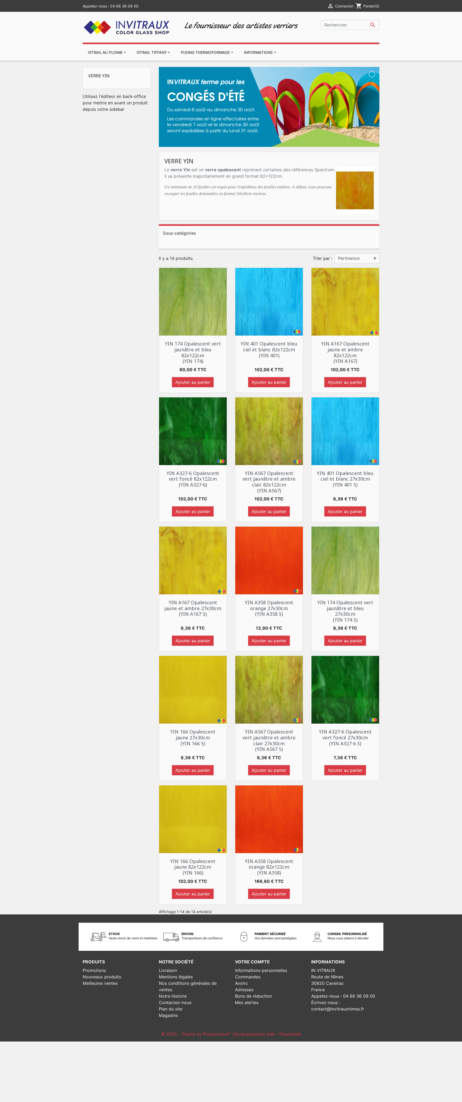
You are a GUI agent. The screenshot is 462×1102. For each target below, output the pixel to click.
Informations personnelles (261, 970)
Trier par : (322, 258)
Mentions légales (176, 976)
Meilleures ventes (100, 983)
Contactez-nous (175, 1002)
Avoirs (241, 983)
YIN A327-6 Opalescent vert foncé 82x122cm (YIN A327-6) (193, 479)
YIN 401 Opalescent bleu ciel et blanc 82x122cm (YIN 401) (269, 349)
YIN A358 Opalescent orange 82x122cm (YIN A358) (269, 867)
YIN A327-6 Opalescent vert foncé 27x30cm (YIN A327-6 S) (345, 737)
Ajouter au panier (192, 382)
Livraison (168, 970)
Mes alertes (247, 1002)
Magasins (168, 1015)
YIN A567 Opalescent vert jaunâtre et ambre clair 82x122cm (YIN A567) (268, 482)
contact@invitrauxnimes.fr (337, 1009)
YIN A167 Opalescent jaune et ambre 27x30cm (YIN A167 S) (192, 608)
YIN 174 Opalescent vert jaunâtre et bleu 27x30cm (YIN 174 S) (345, 611)
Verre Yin (99, 76)
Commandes (247, 976)
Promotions (94, 970)
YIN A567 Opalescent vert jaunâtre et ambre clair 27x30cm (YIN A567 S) (268, 740)
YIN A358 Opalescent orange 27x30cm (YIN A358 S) (269, 608)
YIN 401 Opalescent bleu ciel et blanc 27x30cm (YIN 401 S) (345, 479)
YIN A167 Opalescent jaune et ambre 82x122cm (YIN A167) (345, 352)
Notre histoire (173, 996)
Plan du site (170, 1009)
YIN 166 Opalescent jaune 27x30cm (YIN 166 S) (192, 737)
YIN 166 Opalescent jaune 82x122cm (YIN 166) (192, 867)
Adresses (244, 989)
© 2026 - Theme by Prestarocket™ (197, 1034)
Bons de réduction (253, 996)
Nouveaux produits (102, 976)
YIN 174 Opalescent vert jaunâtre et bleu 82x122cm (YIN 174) (193, 352)
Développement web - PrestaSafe (267, 1034)
